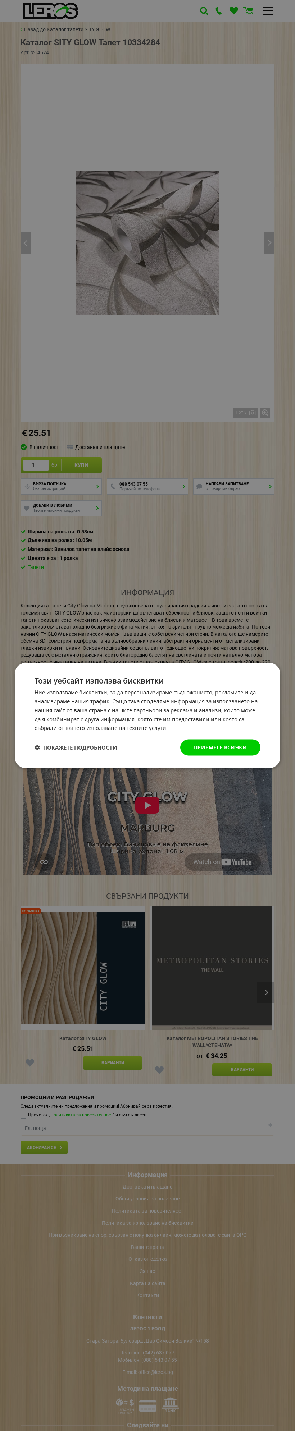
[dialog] (147, 715)
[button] (76, 747)
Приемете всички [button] (220, 747)
